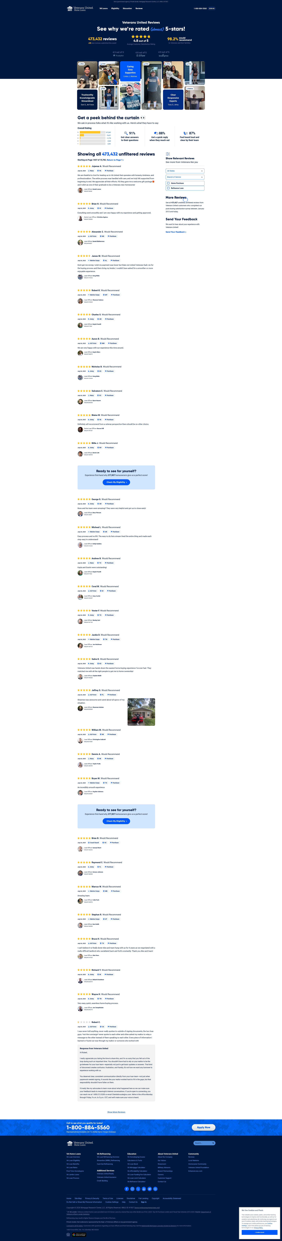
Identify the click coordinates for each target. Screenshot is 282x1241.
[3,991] (92, 144)
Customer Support (164, 1178)
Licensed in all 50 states (75, 1226)
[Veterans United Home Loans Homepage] (80, 8)
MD (106, 891)
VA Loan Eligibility (73, 1160)
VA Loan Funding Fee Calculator (139, 1175)
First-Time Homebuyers (75, 1171)
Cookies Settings (111, 1202)
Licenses (119, 1198)
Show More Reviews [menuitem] (116, 1112)
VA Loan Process (73, 1178)
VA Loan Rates (72, 1168)
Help (123, 1202)
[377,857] (92, 132)
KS (100, 371)
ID (102, 591)
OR (100, 319)
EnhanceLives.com (195, 1171)
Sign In (211, 8)
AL (106, 260)
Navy (92, 171)
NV (100, 447)
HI (100, 208)
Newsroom (162, 1164)
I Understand (259, 1232)
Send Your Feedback (175, 232)
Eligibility (115, 8)
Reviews (139, 8)
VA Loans (104, 8)
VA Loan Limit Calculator (136, 1178)
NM (103, 343)
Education (127, 8)
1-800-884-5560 (200, 8)
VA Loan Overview (73, 1157)
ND (103, 236)
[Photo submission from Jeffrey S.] (141, 712)
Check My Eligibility (116, 482)
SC (100, 395)
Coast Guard (94, 843)
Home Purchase (177, 183)
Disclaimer (131, 1198)
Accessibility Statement (172, 1198)
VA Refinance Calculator (136, 1182)
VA (100, 171)
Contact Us (162, 1182)
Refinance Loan (177, 188)
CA (103, 1027)
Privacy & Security (92, 1198)
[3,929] (92, 141)
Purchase (110, 171)
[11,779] (92, 138)
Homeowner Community (197, 1164)
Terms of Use (108, 1198)
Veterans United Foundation (198, 1168)
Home (69, 1198)
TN (106, 639)
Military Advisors (164, 1168)
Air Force (93, 236)
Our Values (162, 1160)
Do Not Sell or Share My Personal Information (84, 1202)
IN (100, 974)
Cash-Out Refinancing (105, 1164)
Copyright (155, 1198)
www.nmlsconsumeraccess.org (147, 1208)
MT (106, 295)
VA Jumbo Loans (73, 1175)
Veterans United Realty (105, 1174)
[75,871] (92, 135)
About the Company (165, 1157)
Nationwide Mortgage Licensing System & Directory (159, 1226)
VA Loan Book (132, 1164)
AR (106, 532)
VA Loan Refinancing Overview (108, 1157)
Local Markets (193, 1160)
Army (92, 208)
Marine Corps (94, 260)
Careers (161, 1175)
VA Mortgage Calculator (136, 1168)
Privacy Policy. (258, 1228)
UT (106, 919)
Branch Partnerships (165, 1171)
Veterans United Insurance (106, 1177)
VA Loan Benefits (73, 1164)
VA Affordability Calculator (137, 1171)
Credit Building (102, 1181)
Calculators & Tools (134, 1160)
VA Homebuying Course (136, 1157)
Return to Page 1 (114, 160)
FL (103, 695)
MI (103, 734)
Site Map (78, 1198)
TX (100, 563)
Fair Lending (143, 1198)
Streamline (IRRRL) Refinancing (108, 1160)
